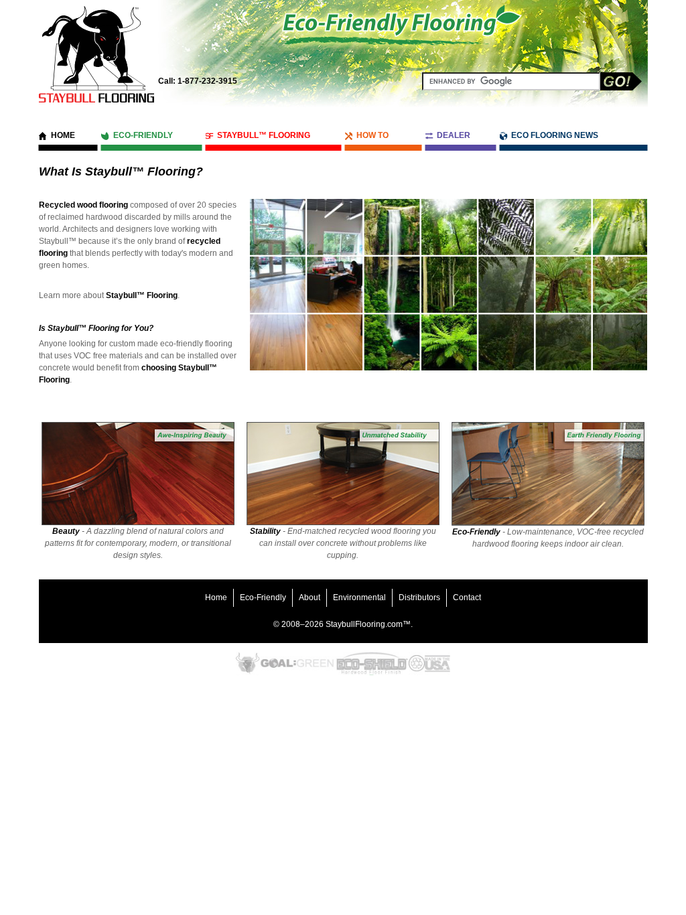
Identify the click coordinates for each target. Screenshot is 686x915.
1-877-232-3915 (197, 81)
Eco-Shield (371, 663)
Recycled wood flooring (83, 205)
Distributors (419, 597)
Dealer (453, 135)
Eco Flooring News (554, 135)
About (309, 597)
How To (372, 135)
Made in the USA (437, 663)
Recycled (417, 663)
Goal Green (297, 663)
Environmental (359, 597)
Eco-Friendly (143, 135)
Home (63, 135)
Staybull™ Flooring (263, 135)
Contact (467, 597)
